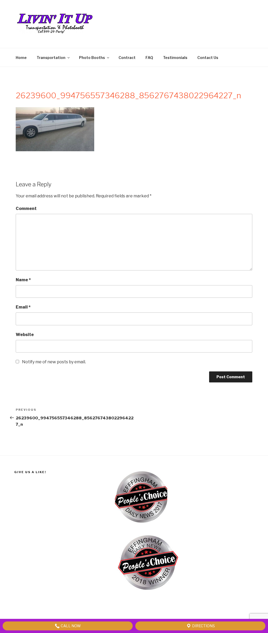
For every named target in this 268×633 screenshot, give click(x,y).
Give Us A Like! (30, 472)
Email (23, 307)
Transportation (51, 57)
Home (21, 57)
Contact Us (207, 57)
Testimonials (175, 57)
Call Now (70, 626)
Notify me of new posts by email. (54, 361)
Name (23, 279)
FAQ (149, 57)
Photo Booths (92, 57)
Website (25, 334)
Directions (203, 626)
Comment (26, 208)
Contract (127, 57)
